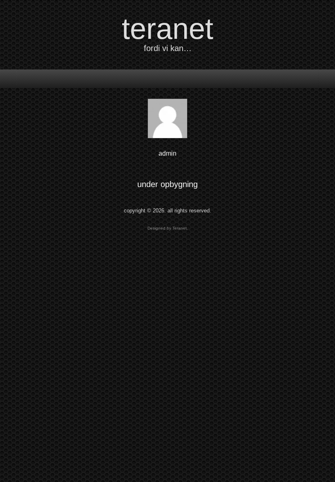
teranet (167, 28)
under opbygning (167, 184)
